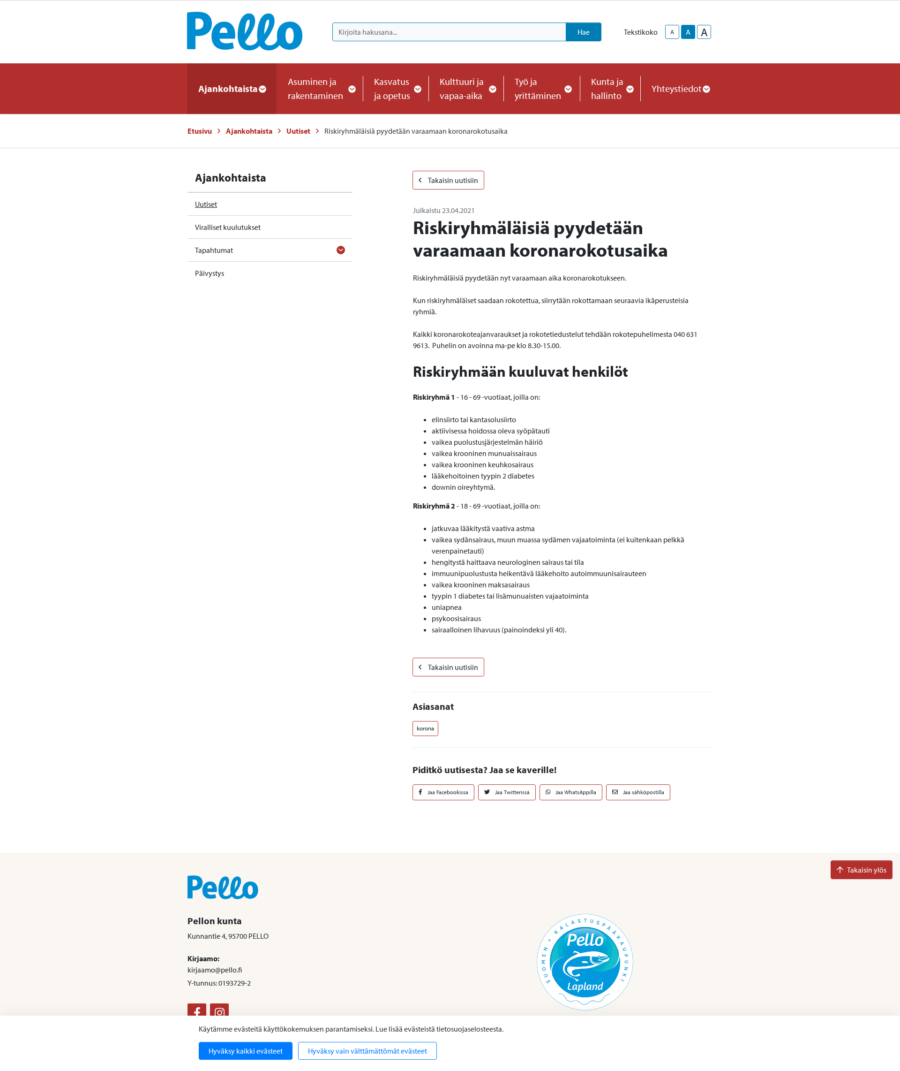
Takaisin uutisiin (452, 180)
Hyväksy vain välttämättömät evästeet (367, 1051)
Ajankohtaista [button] (228, 88)
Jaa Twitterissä (512, 792)
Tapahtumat (214, 250)
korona (425, 728)
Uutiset (298, 131)
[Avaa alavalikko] (341, 250)
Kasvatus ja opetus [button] (392, 88)
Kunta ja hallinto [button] (607, 88)
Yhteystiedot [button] (677, 88)
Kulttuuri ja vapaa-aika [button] (462, 88)
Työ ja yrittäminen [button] (538, 88)
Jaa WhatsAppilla (575, 792)
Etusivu (200, 131)
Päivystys (209, 273)
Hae (584, 32)
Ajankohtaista (249, 131)
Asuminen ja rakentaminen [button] (315, 88)
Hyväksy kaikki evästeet (246, 1051)
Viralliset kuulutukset (228, 227)
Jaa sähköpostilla (643, 792)
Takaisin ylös (866, 869)
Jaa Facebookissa (447, 792)
